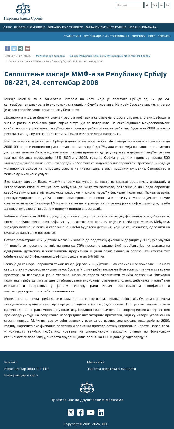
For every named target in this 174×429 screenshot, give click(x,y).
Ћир (155, 5)
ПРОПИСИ (139, 36)
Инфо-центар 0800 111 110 (26, 369)
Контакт (11, 362)
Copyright (71, 424)
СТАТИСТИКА (73, 36)
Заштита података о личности (111, 369)
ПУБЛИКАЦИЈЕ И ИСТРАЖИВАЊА (106, 36)
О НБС (7, 27)
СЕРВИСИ (164, 36)
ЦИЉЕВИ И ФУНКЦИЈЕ (29, 27)
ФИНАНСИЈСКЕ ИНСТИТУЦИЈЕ (106, 27)
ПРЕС (152, 36)
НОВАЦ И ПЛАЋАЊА (143, 27)
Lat (161, 5)
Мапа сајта (95, 362)
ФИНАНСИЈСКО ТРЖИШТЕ (65, 27)
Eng (168, 5)
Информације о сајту (21, 375)
